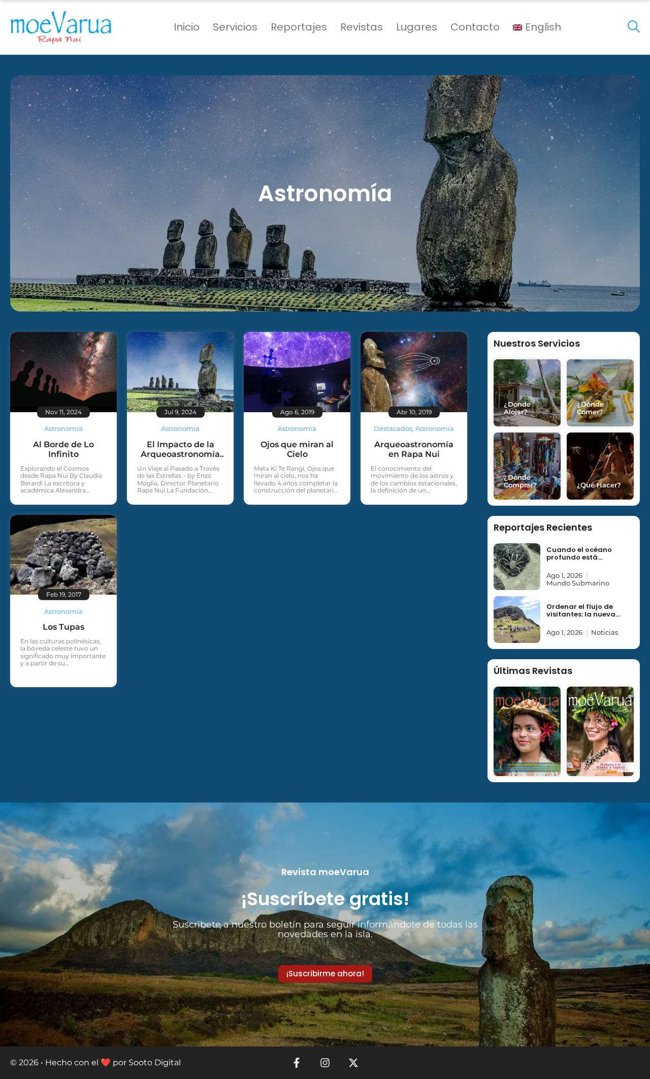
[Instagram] (325, 1063)
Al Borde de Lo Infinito (63, 449)
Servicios (235, 27)
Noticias (604, 632)
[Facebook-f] (296, 1063)
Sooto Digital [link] (154, 1062)
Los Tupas (63, 627)
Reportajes (299, 27)
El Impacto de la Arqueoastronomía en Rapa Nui (180, 454)
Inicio (187, 27)
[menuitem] (537, 27)
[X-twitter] (353, 1063)
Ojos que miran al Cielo (297, 449)
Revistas (361, 27)
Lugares (416, 27)
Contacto (475, 27)
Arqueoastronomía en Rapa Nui (413, 449)
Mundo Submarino (577, 583)
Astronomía (63, 428)
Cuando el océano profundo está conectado (579, 557)
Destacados (393, 428)
